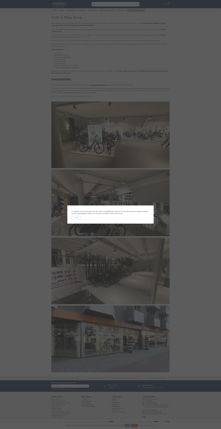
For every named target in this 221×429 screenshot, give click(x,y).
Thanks (76, 217)
